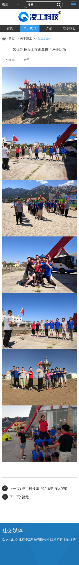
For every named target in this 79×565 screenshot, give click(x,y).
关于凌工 (26, 38)
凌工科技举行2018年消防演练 (44, 489)
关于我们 (29, 28)
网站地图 (70, 539)
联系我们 (69, 28)
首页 (10, 28)
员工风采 (44, 38)
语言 (5, 4)
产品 (49, 28)
